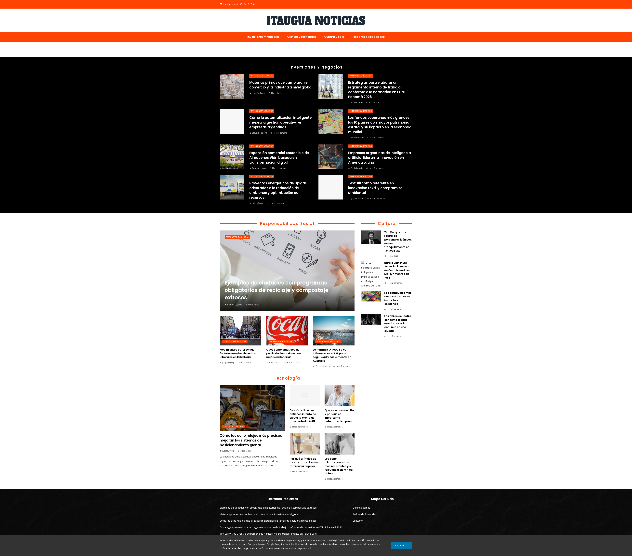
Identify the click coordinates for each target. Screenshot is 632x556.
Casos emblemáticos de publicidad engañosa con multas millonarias (283, 353)
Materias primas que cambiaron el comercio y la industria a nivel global (280, 85)
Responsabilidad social (237, 237)
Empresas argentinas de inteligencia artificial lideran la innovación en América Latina (379, 157)
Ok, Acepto (401, 545)
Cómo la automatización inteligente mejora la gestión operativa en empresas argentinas (280, 122)
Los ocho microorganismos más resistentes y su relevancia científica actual (339, 466)
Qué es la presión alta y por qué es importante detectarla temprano (339, 415)
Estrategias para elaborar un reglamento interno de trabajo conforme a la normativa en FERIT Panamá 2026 (377, 89)
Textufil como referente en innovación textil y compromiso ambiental (375, 188)
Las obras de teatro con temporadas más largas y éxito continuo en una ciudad (397, 323)
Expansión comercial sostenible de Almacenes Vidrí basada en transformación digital (279, 157)
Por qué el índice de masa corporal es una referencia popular (304, 462)
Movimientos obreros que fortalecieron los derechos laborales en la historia (238, 353)
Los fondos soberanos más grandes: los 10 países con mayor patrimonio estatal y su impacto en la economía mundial (379, 124)
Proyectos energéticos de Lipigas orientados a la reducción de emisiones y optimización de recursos (278, 190)
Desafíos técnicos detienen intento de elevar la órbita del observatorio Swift (303, 415)
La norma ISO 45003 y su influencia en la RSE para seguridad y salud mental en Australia (332, 355)
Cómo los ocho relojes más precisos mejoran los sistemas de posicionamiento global (251, 440)
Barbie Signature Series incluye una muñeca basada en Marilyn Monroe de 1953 (397, 270)
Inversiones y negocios (262, 76)
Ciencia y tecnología (233, 426)
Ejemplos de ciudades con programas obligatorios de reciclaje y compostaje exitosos (268, 507)
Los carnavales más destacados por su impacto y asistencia (397, 298)
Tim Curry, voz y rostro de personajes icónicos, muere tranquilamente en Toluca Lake (398, 241)
